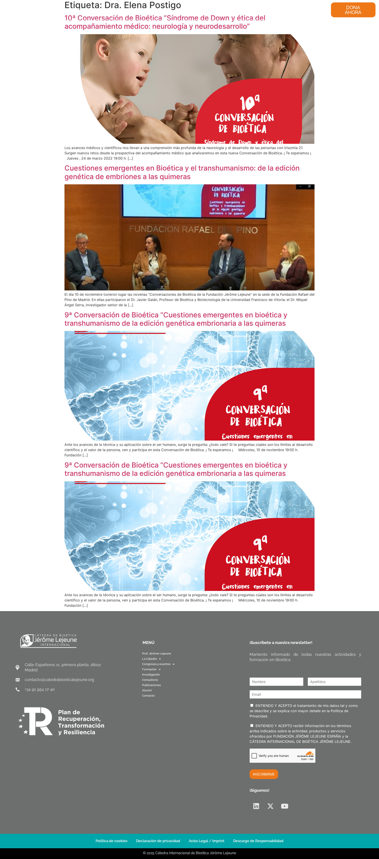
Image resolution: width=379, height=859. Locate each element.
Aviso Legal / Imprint (206, 841)
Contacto (306, 10)
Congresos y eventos (150, 10)
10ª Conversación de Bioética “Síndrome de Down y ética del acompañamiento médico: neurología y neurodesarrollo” (164, 22)
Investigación (214, 10)
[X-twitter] (270, 806)
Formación (185, 10)
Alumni (288, 10)
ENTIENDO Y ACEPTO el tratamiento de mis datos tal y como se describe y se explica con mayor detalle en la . (304, 710)
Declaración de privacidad (158, 841)
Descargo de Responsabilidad (258, 841)
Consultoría (240, 10)
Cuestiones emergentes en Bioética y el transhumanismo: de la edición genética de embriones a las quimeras (182, 172)
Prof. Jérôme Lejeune (83, 10)
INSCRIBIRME (264, 774)
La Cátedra (114, 10)
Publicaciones (266, 10)
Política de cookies (111, 841)
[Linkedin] (256, 806)
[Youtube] (284, 806)
